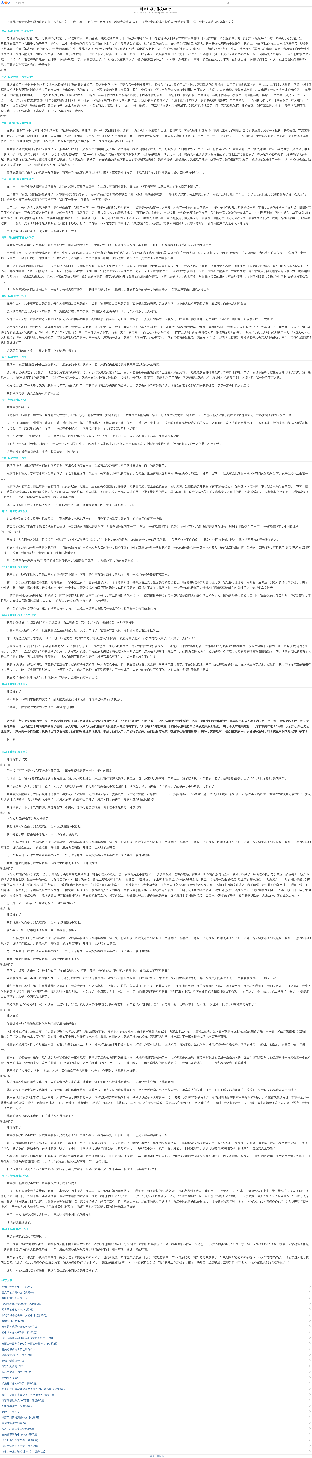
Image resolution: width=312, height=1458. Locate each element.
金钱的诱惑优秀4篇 (13, 1360)
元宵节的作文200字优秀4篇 (17, 1309)
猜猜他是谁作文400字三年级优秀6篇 (23, 1400)
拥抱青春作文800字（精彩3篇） (20, 1383)
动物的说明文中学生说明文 (17, 1287)
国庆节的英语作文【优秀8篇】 (19, 1292)
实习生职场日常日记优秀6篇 (18, 1428)
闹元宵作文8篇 (10, 1377)
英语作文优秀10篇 (12, 1366)
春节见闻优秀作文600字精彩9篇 (20, 1326)
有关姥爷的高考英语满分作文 (18, 1349)
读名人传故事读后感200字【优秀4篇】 (24, 1451)
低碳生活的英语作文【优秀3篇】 (20, 1446)
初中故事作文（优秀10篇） (17, 1406)
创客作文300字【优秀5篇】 (17, 1355)
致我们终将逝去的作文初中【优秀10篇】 (25, 1315)
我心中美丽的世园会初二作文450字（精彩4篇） (29, 1394)
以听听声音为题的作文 (15, 1298)
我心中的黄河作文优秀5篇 (17, 1372)
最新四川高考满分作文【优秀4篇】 (22, 1417)
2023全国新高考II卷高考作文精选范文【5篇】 (28, 1338)
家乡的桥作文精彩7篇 (14, 1423)
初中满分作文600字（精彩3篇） (20, 1332)
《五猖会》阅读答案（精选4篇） (20, 1440)
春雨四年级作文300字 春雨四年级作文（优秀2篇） (31, 1343)
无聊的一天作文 (11, 1411)
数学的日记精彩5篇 (13, 1321)
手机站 (151, 1456)
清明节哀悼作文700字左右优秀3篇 (21, 1304)
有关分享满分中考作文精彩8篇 (19, 1434)
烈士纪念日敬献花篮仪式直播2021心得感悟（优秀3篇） (34, 1389)
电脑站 (160, 1456)
